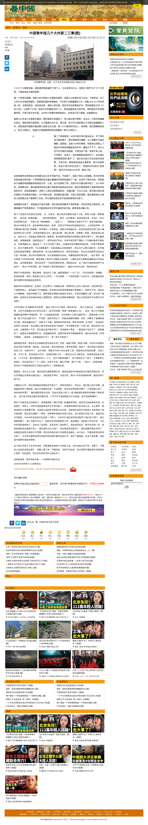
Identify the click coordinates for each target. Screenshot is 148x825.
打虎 (125, 403)
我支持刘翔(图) (116, 282)
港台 (54, 19)
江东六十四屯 (125, 418)
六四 (137, 384)
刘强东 (115, 413)
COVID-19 (116, 384)
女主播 (118, 423)
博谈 (64, 19)
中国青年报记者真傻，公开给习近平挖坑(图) (75, 561)
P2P (140, 413)
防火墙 (122, 416)
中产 (126, 410)
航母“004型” (12, 771)
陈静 (123, 455)
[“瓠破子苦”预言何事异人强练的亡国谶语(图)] (117, 173)
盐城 (13, 676)
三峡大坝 (129, 387)
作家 (6, 47)
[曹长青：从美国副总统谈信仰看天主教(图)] (117, 203)
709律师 (131, 416)
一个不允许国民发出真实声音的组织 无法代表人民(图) (28, 703)
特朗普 (132, 382)
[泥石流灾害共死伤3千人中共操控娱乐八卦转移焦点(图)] (55, 622)
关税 (115, 397)
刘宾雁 (7, 50)
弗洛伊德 (112, 395)
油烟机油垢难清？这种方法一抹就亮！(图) (126, 313)
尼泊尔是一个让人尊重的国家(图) (122, 285)
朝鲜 (123, 405)
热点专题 (114, 117)
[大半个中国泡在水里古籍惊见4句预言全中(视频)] (88, 746)
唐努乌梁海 (134, 418)
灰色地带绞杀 (17, 801)
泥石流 (53, 647)
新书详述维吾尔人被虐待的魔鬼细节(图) (73, 568)
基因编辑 (116, 416)
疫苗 (119, 390)
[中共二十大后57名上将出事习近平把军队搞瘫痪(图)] (88, 652)
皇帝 (133, 431)
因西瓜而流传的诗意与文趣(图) (122, 59)
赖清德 (135, 395)
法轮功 (111, 418)
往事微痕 (119, 392)
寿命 (115, 436)
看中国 (23, 10)
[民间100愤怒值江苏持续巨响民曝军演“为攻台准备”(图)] (21, 652)
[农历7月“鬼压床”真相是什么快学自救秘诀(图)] (117, 213)
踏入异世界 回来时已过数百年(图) (123, 68)
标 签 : (8, 42)
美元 (114, 408)
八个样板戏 (51, 676)
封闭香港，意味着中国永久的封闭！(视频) (74, 571)
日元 (135, 408)
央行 (135, 405)
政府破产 (94, 647)
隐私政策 (77, 812)
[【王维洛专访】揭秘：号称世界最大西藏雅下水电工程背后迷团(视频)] (55, 592)
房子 (9, 647)
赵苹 (134, 458)
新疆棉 (135, 387)
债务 (139, 405)
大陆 (23, 19)
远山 (123, 452)
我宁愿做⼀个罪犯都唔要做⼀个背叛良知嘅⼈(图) (26, 696)
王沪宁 (139, 397)
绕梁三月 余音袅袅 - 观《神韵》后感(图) (22, 699)
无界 (126, 814)
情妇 (110, 403)
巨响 (17, 676)
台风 (76, 771)
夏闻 (134, 452)
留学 (137, 423)
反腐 (121, 403)
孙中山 (131, 429)
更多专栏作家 (136, 470)
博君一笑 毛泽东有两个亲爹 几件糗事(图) (22, 554)
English (87, 812)
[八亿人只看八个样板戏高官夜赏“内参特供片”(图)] (55, 652)
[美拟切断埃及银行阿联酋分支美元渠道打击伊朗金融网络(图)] (117, 243)
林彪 (121, 431)
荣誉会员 (89, 495)
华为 (114, 403)
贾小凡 (113, 449)
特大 (94, 38)
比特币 (119, 408)
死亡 (57, 647)
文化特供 (65, 676)
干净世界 (33, 814)
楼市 (115, 410)
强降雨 (81, 771)
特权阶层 (58, 676)
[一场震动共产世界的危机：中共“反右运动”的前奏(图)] (117, 233)
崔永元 (116, 400)
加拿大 (128, 405)
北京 (110, 413)
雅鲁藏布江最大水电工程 (57, 617)
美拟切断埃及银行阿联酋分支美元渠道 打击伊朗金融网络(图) (134, 246)
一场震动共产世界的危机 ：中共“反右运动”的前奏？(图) (134, 236)
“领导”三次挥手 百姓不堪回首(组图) (20, 557)
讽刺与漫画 (37, 23)
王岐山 (130, 395)
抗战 (127, 429)
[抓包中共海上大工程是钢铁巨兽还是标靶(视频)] (21, 746)
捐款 (49, 812)
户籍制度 (82, 617)
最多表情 (134, 339)
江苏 (9, 676)
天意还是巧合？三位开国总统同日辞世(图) (126, 62)
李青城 (135, 460)
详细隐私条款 (135, 2)
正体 (75, 38)
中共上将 (95, 676)
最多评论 (117, 339)
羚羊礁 (20, 771)
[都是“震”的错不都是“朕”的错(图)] (117, 253)
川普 (128, 382)
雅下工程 (45, 617)
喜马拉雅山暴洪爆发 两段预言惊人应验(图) (126, 276)
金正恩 (125, 395)
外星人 (111, 436)
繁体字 (44, 771)
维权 (126, 416)
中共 (20, 676)
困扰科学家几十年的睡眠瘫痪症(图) (123, 291)
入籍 (125, 426)
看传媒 (90, 814)
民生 (132, 426)
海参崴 (131, 410)
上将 (90, 676)
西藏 (48, 647)
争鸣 (17, 23)
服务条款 (67, 812)
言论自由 (112, 423)
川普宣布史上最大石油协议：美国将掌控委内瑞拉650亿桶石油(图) (134, 185)
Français (97, 812)
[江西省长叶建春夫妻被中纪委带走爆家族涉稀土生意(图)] (117, 193)
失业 (76, 617)
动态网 (118, 814)
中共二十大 (79, 676)
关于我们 (57, 812)
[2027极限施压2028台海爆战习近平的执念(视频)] (21, 777)
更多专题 (137, 132)
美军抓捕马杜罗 (116, 129)
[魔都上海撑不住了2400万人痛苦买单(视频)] (88, 622)
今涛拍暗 (125, 447)
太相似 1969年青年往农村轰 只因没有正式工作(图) (26, 561)
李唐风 (135, 455)
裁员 (76, 647)
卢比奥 (137, 382)
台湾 (135, 410)
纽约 (74, 19)
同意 (137, 5)
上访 (135, 416)
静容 (123, 460)
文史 (95, 19)
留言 (84, 38)
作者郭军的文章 (14, 543)
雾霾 (110, 416)
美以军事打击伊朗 (117, 122)
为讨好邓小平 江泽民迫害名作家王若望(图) (74, 564)
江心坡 (123, 421)
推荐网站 (23, 814)
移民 (130, 423)
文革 (119, 436)
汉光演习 (112, 392)
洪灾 (92, 771)
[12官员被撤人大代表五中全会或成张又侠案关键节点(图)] (21, 592)
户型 (13, 647)
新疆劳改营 (134, 421)
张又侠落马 (114, 125)
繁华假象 (87, 647)
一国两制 (139, 403)
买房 (17, 647)
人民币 (127, 408)
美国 (44, 19)
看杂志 (65, 814)
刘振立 (15, 617)
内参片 (44, 676)
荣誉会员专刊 (117, 54)
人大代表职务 (30, 617)
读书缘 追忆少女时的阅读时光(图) (123, 74)
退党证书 (108, 814)
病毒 (110, 384)
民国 (120, 429)
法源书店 (56, 814)
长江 (115, 390)
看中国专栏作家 (118, 442)
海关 (110, 426)
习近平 (69, 617)
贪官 (138, 400)
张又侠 (10, 617)
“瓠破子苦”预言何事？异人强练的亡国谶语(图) (133, 175)
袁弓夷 (127, 390)
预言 (10, 801)
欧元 (131, 408)
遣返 (114, 426)
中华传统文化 (52, 771)
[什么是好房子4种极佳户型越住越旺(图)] (21, 622)
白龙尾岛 (117, 421)
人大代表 (22, 617)
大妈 (119, 413)
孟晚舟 (111, 397)
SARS (128, 421)
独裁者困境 (27, 801)
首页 (13, 19)
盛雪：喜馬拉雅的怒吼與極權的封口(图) (22, 689)
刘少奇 (125, 431)
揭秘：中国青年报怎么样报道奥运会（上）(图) (76, 550)
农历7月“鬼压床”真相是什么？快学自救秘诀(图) (134, 215)
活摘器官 (119, 387)
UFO (117, 395)
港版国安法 (134, 390)
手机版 (70, 38)
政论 (23, 23)
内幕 (126, 400)
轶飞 (112, 452)
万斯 (124, 397)
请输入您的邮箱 (126, 480)
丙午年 (87, 771)
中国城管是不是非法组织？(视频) (19, 685)
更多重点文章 (136, 264)
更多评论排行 (136, 372)
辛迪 (134, 466)
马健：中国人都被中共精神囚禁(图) (71, 554)
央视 (123, 423)
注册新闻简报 (117, 476)
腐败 (118, 403)
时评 (12, 23)
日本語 (118, 812)
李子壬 (135, 463)
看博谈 (16, 27)
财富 (123, 410)
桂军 (123, 429)
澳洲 (116, 429)
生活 (105, 19)
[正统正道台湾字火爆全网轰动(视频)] (55, 746)
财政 (119, 410)
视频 (125, 19)
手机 (128, 434)
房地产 (111, 410)
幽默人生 (116, 434)
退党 (135, 392)
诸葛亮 (137, 431)
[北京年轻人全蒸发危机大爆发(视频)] (88, 592)
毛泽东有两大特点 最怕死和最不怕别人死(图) (24, 550)
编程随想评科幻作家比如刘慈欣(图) (71, 547)
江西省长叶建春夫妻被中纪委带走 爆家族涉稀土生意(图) (134, 195)
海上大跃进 (27, 771)
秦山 (112, 460)
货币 (123, 408)
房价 (123, 413)
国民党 (131, 392)
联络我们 (40, 812)
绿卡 (128, 426)
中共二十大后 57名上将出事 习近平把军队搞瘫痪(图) (133, 145)
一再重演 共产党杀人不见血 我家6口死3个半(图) (25, 564)
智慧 (121, 434)
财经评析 (48, 23)
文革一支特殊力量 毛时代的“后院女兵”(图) (23, 547)
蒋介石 (136, 429)
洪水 (123, 390)
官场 (34, 19)
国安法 (111, 390)
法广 (110, 405)
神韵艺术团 (45, 814)
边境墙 (120, 397)
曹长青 (124, 466)
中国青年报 (9, 45)
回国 (121, 426)
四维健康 (114, 466)
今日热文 (10, 588)
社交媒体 (116, 405)
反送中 (134, 400)
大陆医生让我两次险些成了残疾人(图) (21, 568)
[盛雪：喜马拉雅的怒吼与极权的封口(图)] (117, 223)
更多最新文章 (136, 299)
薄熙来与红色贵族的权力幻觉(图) (19, 692)
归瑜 (134, 449)
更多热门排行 (136, 333)
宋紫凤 (113, 447)
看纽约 (82, 814)
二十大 (85, 676)
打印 (89, 38)
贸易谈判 (133, 397)
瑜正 (112, 463)
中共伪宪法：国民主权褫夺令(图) (19, 706)
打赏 (80, 38)
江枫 (123, 463)
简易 (134, 447)
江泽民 (111, 400)
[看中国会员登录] (126, 30)
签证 (118, 426)
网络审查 (117, 418)
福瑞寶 (99, 814)
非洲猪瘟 (132, 413)
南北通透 (22, 647)
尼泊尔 (44, 647)
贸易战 (122, 384)
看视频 (73, 814)
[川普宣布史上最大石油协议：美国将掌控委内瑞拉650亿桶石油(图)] (117, 183)
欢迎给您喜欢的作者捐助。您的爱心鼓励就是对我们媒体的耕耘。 (41, 469)
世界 (84, 19)
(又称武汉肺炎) (121, 382)
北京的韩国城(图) (13, 571)
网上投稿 (30, 812)
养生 (123, 436)
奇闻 (115, 19)
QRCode (30, 522)
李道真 (124, 449)
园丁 (112, 458)
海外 (136, 426)
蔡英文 (139, 410)
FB (121, 405)
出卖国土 (112, 387)
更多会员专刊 (136, 76)
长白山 (111, 421)
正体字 (60, 771)
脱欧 (132, 405)
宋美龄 (111, 431)
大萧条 (81, 647)
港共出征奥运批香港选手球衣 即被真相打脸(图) (76, 557)
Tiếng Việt (108, 812)
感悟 (125, 434)
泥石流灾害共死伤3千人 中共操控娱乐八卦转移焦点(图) (133, 165)
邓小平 (116, 431)
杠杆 (110, 408)
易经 (111, 434)
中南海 (122, 400)
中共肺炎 (112, 382)
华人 (126, 423)
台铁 (124, 387)
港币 (138, 408)
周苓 (112, 455)
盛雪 (123, 458)
